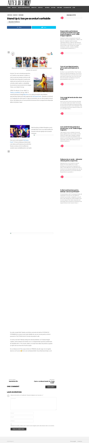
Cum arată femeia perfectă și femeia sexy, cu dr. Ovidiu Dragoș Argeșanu (71, 128)
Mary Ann (25, 94)
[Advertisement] (31, 40)
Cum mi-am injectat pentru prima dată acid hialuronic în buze (69, 68)
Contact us (79, 441)
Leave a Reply (50, 387)
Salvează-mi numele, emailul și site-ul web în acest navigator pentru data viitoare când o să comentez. (32, 425)
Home (9, 7)
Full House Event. (37, 96)
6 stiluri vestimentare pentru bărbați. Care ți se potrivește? (69, 191)
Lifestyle (40, 7)
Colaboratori (67, 7)
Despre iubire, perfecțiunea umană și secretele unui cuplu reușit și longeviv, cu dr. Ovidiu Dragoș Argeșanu (70, 33)
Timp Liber (59, 7)
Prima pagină (73, 441)
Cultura (53, 7)
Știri (74, 7)
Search (78, 7)
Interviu (47, 7)
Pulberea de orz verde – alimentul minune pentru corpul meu (71, 160)
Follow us (80, 10)
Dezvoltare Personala (24, 7)
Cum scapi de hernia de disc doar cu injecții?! (71, 98)
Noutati (14, 7)
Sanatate (33, 7)
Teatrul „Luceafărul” (15, 92)
